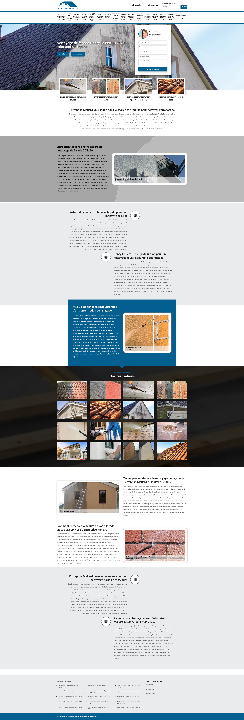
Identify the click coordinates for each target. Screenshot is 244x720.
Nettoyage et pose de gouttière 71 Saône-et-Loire (115, 17)
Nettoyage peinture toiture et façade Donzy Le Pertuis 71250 (99, 692)
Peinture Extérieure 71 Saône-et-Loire (155, 17)
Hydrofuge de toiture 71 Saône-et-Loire (100, 17)
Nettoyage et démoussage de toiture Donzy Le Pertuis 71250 (70, 697)
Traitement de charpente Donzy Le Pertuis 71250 (128, 686)
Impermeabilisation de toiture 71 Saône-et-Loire (180, 17)
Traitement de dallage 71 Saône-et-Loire (163, 17)
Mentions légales (82, 716)
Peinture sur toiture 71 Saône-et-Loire (69, 17)
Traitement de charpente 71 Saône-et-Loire (76, 17)
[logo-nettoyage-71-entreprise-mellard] (68, 5)
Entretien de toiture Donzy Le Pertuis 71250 (70, 691)
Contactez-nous (93, 716)
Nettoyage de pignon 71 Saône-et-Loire (171, 17)
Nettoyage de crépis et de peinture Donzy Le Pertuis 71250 (129, 702)
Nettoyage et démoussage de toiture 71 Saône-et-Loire (61, 17)
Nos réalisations (63, 54)
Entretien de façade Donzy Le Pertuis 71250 (70, 702)
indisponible (136, 5)
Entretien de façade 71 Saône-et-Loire (123, 17)
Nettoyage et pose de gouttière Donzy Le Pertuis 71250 (99, 697)
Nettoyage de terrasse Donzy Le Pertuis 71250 (98, 702)
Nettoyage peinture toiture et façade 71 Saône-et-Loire (92, 17)
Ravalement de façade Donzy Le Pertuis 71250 (127, 697)
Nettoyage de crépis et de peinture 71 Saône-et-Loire (139, 17)
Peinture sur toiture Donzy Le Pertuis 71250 (99, 685)
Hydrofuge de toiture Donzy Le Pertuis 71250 (129, 691)
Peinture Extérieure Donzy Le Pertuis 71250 (70, 707)
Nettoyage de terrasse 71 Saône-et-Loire (147, 17)
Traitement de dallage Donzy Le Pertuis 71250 (98, 708)
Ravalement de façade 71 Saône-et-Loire (131, 17)
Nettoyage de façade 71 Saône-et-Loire (108, 17)
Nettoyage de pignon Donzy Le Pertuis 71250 (129, 707)
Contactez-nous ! (78, 54)
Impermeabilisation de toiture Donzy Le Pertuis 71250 (69, 686)
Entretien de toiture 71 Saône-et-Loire (84, 17)
